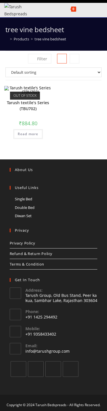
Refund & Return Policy (31, 253)
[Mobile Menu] (80, 8)
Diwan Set (23, 215)
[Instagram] (53, 369)
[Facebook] (36, 369)
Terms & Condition (27, 264)
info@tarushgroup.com (47, 351)
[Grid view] (62, 58)
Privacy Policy (22, 243)
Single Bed (23, 199)
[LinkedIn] (70, 369)
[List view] (74, 58)
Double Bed (25, 207)
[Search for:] (88, 8)
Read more (28, 133)
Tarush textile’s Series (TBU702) (28, 105)
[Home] (6, 39)
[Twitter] (18, 369)
